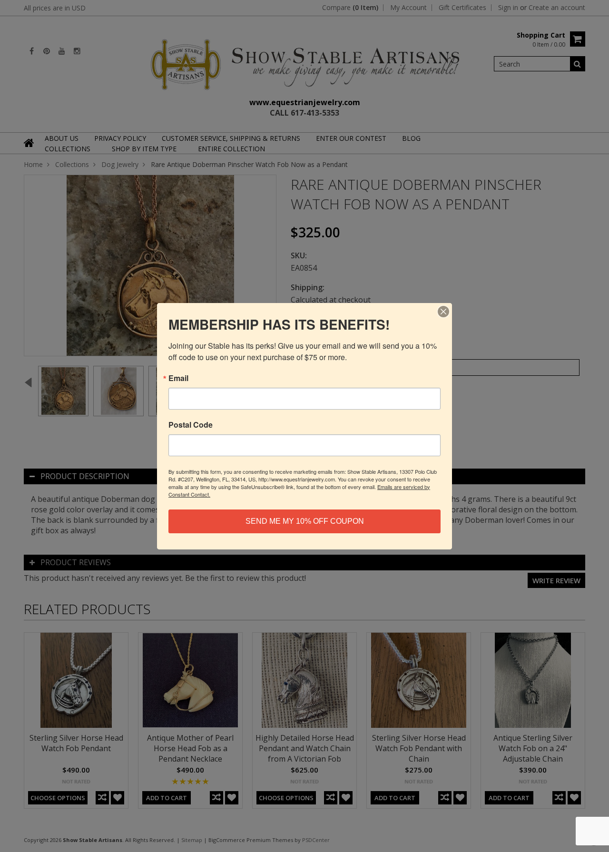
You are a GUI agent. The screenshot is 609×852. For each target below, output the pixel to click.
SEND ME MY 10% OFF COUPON (305, 521)
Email (178, 378)
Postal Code (190, 425)
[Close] (443, 311)
